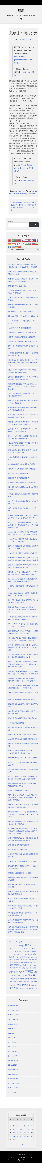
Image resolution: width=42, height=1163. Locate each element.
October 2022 (13, 1088)
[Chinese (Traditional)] (20, 240)
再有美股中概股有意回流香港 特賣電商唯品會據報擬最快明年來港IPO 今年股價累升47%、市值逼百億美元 (23, 929)
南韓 (35, 957)
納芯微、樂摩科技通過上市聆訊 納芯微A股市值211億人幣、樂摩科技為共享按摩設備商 (23, 647)
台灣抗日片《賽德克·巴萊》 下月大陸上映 (22, 341)
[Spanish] (36, 243)
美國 (22, 975)
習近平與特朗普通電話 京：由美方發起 (21, 482)
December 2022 (13, 1079)
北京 (32, 957)
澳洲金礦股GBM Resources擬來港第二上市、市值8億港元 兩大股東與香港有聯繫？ (22, 609)
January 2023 (13, 1074)
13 (24, 1129)
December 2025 (13, 1006)
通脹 (28, 981)
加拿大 (28, 957)
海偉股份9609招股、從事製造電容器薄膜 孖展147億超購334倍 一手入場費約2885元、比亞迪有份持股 (23, 664)
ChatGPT (35, 942)
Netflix (35, 946)
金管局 (14, 985)
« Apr (18, 1145)
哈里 (21, 959)
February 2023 (13, 1069)
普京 (11, 965)
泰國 (17, 968)
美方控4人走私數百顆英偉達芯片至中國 (22, 734)
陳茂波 (32, 985)
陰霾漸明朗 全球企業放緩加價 (18, 478)
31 (14, 1139)
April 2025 (12, 1042)
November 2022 (14, 1083)
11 (17, 1129)
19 (21, 1133)
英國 (27, 979)
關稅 (19, 984)
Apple (30, 942)
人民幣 (25, 954)
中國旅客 (34, 951)
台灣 (14, 959)
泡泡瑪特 (12, 968)
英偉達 (22, 979)
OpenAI (22, 949)
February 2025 (13, 1051)
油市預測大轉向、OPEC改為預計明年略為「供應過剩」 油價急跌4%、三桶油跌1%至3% (23, 814)
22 (32, 1133)
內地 (20, 957)
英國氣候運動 (31, 194)
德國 (36, 959)
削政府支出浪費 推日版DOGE (18, 473)
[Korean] (23, 243)
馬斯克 (12, 988)
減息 (23, 968)
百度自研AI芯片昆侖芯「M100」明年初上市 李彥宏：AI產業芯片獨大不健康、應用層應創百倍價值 (23, 797)
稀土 (15, 976)
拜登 (11, 962)
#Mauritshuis (20, 56)
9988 (21, 942)
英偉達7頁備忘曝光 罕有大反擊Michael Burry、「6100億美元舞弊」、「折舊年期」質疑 (22, 386)
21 (28, 1133)
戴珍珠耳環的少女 (21, 194)
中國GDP (29, 951)
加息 (23, 957)
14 (28, 1129)
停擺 (17, 957)
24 (14, 1136)
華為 (31, 979)
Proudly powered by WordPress (21, 1157)
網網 (21, 11)
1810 (16, 942)
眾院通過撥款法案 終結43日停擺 (19, 873)
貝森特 (19, 981)
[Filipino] (33, 240)
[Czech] (23, 240)
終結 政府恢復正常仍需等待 (17, 850)
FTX (17, 946)
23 (10, 1136)
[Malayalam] (26, 243)
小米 (33, 960)
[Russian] (33, 243)
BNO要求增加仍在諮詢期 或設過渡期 (21, 311)
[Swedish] (10, 247)
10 (14, 1129)
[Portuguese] (30, 243)
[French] (36, 240)
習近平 (31, 975)
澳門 (17, 972)
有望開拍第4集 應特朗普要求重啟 (19, 328)
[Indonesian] (13, 243)
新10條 (21, 962)
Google (21, 946)
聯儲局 (12, 978)
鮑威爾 (31, 988)
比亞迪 (29, 965)
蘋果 (35, 978)
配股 (35, 981)
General (21, 191)
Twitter (13, 951)
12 (21, 1129)
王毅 (35, 972)
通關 (31, 981)
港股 (31, 968)
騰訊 (17, 988)
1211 (13, 942)
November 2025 (14, 1010)
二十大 (13, 954)
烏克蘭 (21, 972)
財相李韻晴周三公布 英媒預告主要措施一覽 (23, 316)
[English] (30, 240)
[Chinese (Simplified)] (16, 240)
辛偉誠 (24, 981)
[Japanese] (20, 243)
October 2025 (13, 1015)
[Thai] (13, 247)
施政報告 (26, 962)
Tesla (28, 949)
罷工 (19, 976)
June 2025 (11, 1033)
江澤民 (34, 965)
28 (28, 1136)
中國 (24, 951)
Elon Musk (12, 946)
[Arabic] (13, 240)
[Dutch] (26, 240)
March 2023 (12, 1065)
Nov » (24, 1145)
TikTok (33, 949)
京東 (21, 954)
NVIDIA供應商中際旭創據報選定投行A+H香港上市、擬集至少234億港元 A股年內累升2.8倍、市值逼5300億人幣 (22, 830)
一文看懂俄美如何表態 (16, 723)
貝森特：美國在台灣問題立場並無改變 (21, 337)
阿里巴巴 (26, 985)
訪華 (14, 981)
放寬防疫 (16, 962)
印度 (10, 960)
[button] (39, 2)
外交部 (29, 959)
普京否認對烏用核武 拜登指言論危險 (30, 204)
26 (21, 1136)
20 (24, 1133)
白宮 (12, 976)
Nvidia (12, 949)
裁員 (11, 981)
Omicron (17, 949)
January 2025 (13, 1056)
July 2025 (11, 1028)
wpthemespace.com (27, 1160)
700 (10, 942)
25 (17, 1136)
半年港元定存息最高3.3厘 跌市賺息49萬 (22, 758)
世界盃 (19, 952)
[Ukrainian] (16, 247)
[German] (10, 243)
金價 (10, 985)
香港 (36, 985)
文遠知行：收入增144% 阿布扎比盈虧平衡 (23, 553)
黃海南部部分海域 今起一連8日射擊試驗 (22, 332)
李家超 (16, 965)
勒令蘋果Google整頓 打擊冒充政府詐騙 (22, 469)
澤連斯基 (12, 972)
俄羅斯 (12, 957)
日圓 (31, 962)
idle (30, 39)
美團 (26, 976)
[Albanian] (10, 240)
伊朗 (34, 954)
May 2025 (11, 1037)
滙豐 (34, 968)
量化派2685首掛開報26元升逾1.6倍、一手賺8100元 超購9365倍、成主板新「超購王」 (23, 362)
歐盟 (25, 965)
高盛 (26, 988)
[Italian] (16, 243)
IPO (27, 945)
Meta (31, 946)
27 (24, 1136)
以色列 (30, 954)
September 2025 (14, 1019)
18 (17, 1133)
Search (10, 221)
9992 (24, 942)
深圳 (20, 968)
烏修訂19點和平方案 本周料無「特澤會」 (22, 464)
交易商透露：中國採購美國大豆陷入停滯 (22, 861)
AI (27, 942)
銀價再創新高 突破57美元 (17, 286)
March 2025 (12, 1047)
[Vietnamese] (20, 247)
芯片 (17, 979)
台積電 (17, 959)
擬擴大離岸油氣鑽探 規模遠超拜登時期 (21, 699)
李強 (21, 965)
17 (14, 1133)
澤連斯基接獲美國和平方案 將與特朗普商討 (23, 718)
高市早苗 (22, 988)
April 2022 (12, 1092)
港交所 (27, 968)
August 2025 (12, 1024)
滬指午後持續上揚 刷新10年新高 (19, 790)
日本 (35, 962)
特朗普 (29, 971)
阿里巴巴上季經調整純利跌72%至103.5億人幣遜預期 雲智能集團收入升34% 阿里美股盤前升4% (23, 524)
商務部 (25, 959)
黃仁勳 (35, 988)
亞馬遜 (17, 954)
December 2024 (13, 1060)
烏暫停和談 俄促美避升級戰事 (18, 845)
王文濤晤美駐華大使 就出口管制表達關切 (22, 739)
